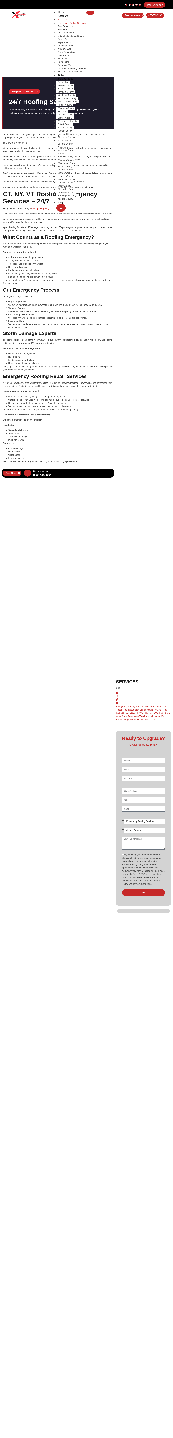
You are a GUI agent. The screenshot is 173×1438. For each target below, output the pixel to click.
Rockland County (66, 134)
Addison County (65, 199)
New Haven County (67, 98)
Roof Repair (63, 29)
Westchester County (67, 121)
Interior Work (64, 59)
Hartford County (65, 89)
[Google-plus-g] (140, 5)
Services (62, 19)
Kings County (64, 147)
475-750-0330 (155, 15)
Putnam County (65, 131)
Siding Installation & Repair (71, 36)
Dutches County (65, 114)
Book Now (11, 473)
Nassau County (65, 127)
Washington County (67, 163)
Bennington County (67, 195)
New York (62, 111)
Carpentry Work (65, 65)
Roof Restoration (66, 33)
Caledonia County (66, 192)
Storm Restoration (66, 52)
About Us (63, 16)
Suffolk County (65, 124)
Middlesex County (66, 95)
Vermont (62, 153)
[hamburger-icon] (90, 13)
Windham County (66, 108)
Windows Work (65, 49)
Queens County (65, 144)
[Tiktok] (130, 5)
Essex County (64, 186)
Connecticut (63, 82)
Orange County (65, 118)
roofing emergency (40, 208)
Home (61, 12)
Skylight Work (64, 42)
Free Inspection (132, 15)
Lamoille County (65, 176)
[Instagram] (133, 5)
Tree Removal (64, 55)
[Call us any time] (27, 473)
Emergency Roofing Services (72, 23)
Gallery (62, 75)
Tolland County (65, 105)
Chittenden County (67, 189)
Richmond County (66, 137)
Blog (60, 202)
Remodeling (63, 62)
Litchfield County (66, 92)
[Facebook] (126, 5)
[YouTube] (117, 703)
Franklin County (65, 183)
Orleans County (65, 170)
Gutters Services (65, 39)
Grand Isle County (66, 179)
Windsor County (65, 157)
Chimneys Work (65, 46)
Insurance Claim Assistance (71, 72)
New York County (66, 150)
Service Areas (65, 78)
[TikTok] (117, 700)
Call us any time (41, 471)
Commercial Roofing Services (72, 68)
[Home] (136, 5)
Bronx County (64, 140)
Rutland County (65, 166)
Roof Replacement (67, 26)
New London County (67, 101)
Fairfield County (65, 85)
